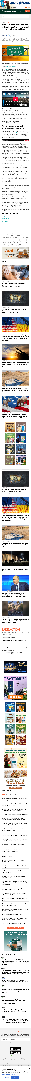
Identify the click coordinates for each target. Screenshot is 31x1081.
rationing (3, 40)
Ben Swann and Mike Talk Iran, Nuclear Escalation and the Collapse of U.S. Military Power (14, 1011)
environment (17, 39)
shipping (21, 40)
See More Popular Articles (15, 927)
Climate (17, 38)
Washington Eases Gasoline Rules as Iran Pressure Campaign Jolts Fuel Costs (14, 829)
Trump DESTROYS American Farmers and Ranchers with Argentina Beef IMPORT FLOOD (15, 980)
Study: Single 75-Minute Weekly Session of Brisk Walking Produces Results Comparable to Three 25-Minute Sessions (14, 883)
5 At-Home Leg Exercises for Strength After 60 (13, 923)
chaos (9, 38)
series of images (18, 108)
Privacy (9, 1059)
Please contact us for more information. (10, 655)
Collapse (7, 22)
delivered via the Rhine (17, 132)
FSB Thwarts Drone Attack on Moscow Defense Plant (15, 814)
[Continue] (28, 1039)
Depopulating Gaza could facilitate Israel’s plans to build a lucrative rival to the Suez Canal (15, 390)
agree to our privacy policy (9, 1074)
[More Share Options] (13, 35)
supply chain (26, 40)
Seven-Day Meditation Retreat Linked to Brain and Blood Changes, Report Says (14, 799)
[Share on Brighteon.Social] (3, 35)
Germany (22, 39)
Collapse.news (14, 210)
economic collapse (9, 39)
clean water (13, 38)
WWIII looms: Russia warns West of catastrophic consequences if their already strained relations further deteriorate (15, 594)
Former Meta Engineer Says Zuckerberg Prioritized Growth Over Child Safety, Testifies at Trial (14, 840)
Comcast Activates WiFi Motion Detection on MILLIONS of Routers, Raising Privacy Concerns (13, 819)
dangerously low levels (10, 66)
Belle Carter (10, 333)
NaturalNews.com (6, 218)
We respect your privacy (15, 1042)
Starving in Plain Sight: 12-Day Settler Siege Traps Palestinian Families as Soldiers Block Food (14, 809)
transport (3, 41)
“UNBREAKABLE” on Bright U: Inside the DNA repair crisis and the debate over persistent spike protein (15, 834)
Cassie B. (9, 281)
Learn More (6, 1077)
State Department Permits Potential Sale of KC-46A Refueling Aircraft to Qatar (15, 804)
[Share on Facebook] (6, 35)
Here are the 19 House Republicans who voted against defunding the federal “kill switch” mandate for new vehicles (15, 416)
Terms (12, 1059)
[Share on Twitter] (10, 35)
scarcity (17, 40)
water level (8, 41)
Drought (3, 39)
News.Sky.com (5, 221)
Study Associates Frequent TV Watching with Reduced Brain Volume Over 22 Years (13, 888)
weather (12, 41)
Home (3, 22)
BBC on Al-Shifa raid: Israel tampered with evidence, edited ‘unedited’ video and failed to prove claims (15, 620)
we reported (6, 69)
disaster (25, 38)
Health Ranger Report (8, 954)
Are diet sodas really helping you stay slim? (12, 914)
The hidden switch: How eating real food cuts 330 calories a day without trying (14, 904)
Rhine (7, 40)
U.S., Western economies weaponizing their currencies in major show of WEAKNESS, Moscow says (14, 310)
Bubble (5, 38)
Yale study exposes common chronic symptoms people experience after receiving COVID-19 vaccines (13, 284)
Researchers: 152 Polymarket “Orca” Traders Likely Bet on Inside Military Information (14, 845)
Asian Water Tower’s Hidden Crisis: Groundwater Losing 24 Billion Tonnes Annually (14, 850)
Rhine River (11, 40)
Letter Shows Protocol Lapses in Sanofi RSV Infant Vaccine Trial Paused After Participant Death (14, 824)
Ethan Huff (9, 31)
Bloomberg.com (5, 223)
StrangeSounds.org (6, 216)
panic (25, 39)
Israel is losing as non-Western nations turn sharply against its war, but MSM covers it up (15, 364)
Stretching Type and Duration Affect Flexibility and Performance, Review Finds (14, 894)
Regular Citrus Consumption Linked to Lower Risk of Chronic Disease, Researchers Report (15, 919)
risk (14, 40)
